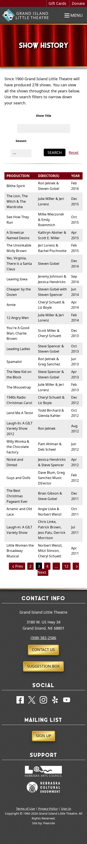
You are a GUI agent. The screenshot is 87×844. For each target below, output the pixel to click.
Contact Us (43, 649)
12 (66, 566)
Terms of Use (25, 809)
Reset (74, 152)
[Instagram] (43, 700)
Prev (19, 566)
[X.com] (31, 700)
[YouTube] (66, 700)
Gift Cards (57, 3)
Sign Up (43, 735)
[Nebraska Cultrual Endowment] (43, 794)
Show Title (43, 116)
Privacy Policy (48, 809)
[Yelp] (55, 700)
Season (21, 141)
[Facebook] (20, 700)
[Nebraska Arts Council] (43, 778)
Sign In (66, 809)
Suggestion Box (43, 666)
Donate (78, 3)
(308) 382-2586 (43, 637)
